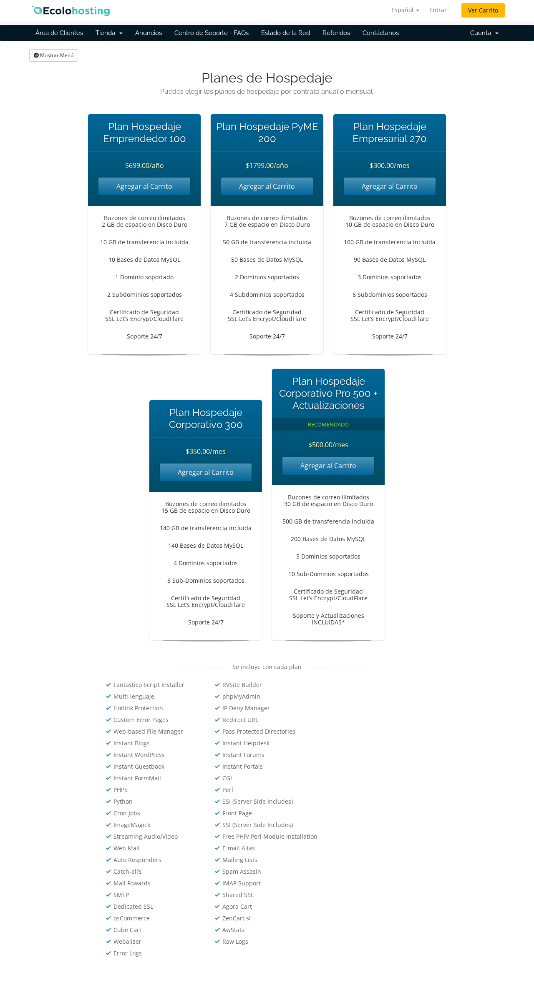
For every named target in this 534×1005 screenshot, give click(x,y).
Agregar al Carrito (144, 186)
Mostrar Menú (56, 55)
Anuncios (148, 33)
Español (403, 10)
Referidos (336, 33)
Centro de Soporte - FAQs (211, 33)
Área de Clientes (59, 33)
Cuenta (482, 33)
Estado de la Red (285, 33)
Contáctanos (381, 33)
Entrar (438, 10)
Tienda (107, 33)
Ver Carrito (483, 10)
